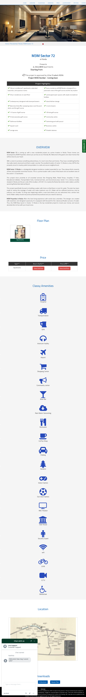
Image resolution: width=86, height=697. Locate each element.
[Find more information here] (19, 667)
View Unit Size (38, 268)
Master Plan (55, 682)
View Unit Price (64, 268)
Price (58, 3)
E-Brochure (42, 682)
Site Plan (76, 3)
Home (7, 44)
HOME (25, 3)
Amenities (50, 3)
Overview (32, 3)
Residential (13, 44)
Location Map (66, 3)
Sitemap (43, 689)
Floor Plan (41, 3)
